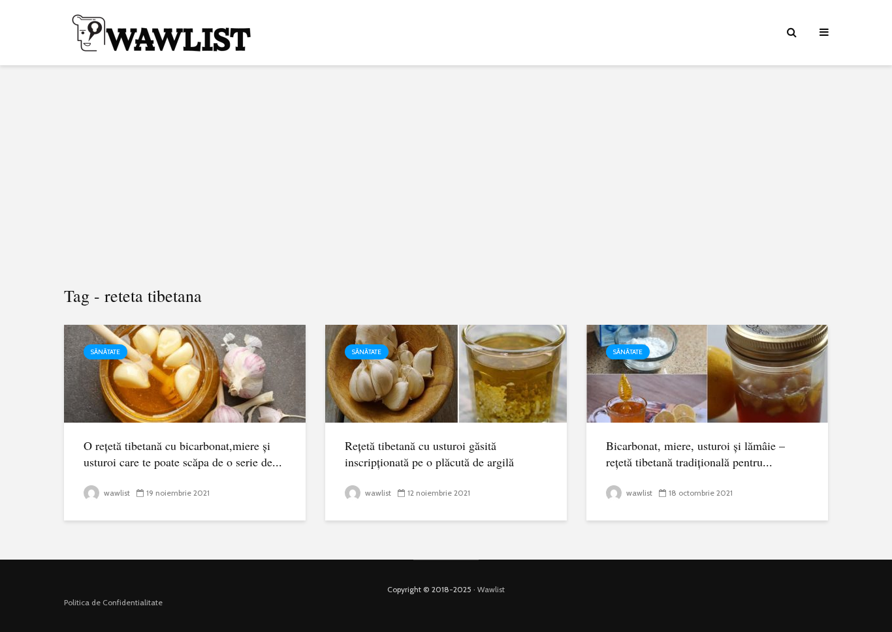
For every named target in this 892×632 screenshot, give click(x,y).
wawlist (116, 493)
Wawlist (491, 589)
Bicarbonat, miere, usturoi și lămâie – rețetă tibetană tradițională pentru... (695, 454)
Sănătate (105, 352)
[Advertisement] (446, 176)
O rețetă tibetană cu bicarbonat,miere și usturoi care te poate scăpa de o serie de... (183, 454)
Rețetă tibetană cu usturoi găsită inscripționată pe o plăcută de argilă (429, 454)
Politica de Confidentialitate (113, 602)
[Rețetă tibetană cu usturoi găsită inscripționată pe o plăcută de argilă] (446, 373)
